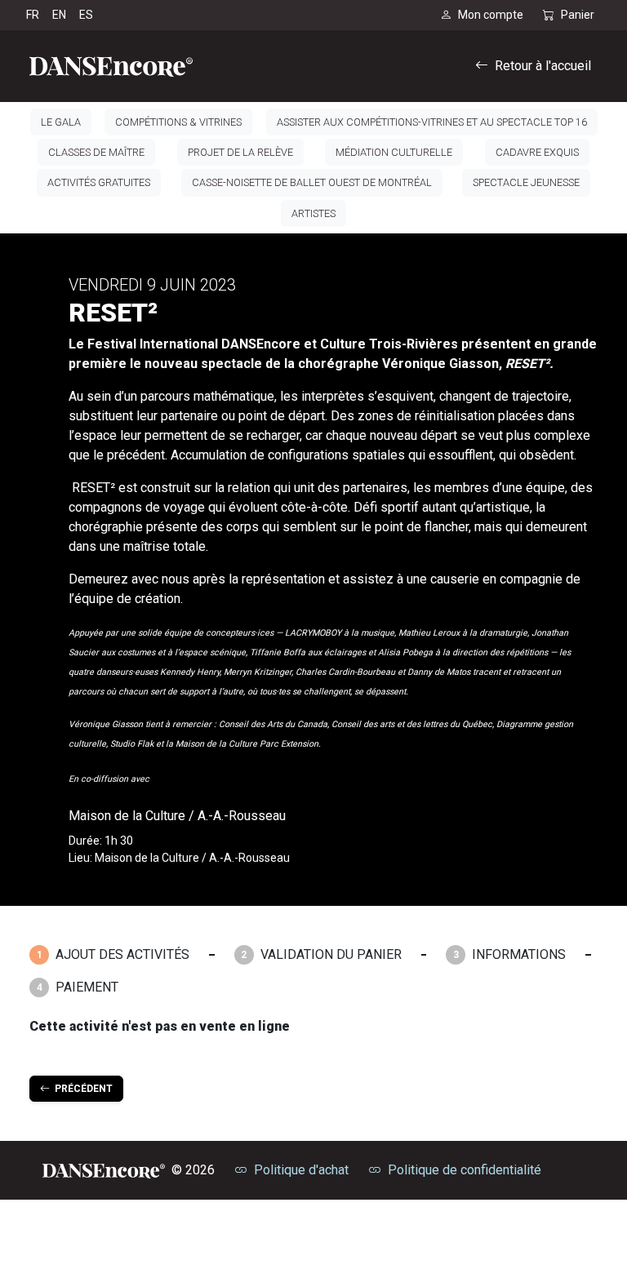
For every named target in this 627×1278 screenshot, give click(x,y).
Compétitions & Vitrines (178, 122)
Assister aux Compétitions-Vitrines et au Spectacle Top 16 (432, 122)
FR (32, 14)
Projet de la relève (240, 152)
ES (86, 14)
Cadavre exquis (537, 152)
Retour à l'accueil (543, 65)
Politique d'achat (301, 1170)
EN (59, 14)
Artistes (313, 213)
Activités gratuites (98, 182)
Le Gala (61, 122)
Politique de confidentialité (464, 1170)
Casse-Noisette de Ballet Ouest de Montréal (312, 182)
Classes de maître (96, 152)
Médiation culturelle (394, 152)
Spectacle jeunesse (526, 182)
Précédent (81, 1088)
